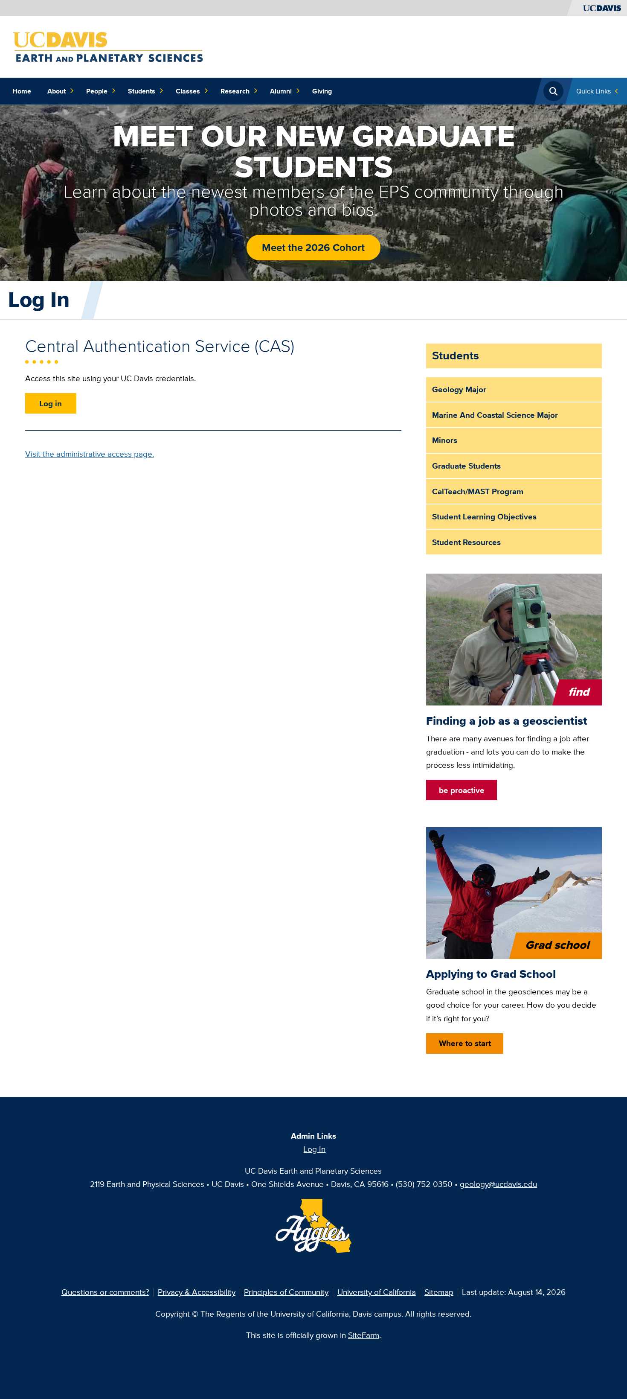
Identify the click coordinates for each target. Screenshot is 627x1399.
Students (141, 91)
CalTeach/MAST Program (477, 491)
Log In (314, 1149)
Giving (322, 91)
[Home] (107, 46)
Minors (444, 440)
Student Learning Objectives (484, 516)
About (56, 91)
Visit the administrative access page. (89, 454)
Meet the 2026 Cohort (313, 247)
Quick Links (593, 91)
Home (21, 91)
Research (235, 91)
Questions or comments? (105, 1292)
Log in (50, 403)
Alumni (281, 91)
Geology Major (459, 389)
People (96, 91)
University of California (376, 1292)
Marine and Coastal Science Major (495, 415)
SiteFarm (363, 1335)
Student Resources (466, 542)
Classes (188, 91)
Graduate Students (466, 466)
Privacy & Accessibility (196, 1292)
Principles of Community (286, 1292)
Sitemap (438, 1292)
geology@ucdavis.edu (498, 1184)
